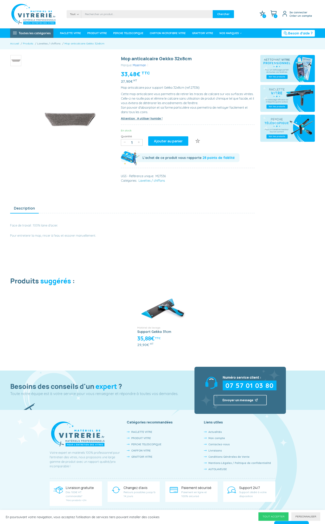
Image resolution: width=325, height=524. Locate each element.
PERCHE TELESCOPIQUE (128, 33)
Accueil (14, 43)
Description (24, 208)
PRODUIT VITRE (97, 33)
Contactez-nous (219, 444)
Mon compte (216, 438)
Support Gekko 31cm (154, 332)
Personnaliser (305, 516)
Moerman (139, 65)
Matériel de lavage (148, 327)
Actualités (215, 432)
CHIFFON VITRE (141, 450)
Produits (28, 43)
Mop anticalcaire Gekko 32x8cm (84, 43)
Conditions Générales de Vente (229, 456)
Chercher (223, 14)
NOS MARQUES (229, 33)
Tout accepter (273, 516)
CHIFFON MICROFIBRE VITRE (168, 33)
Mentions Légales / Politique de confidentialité (239, 463)
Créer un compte (300, 16)
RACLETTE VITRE (70, 33)
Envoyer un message (238, 400)
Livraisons (215, 450)
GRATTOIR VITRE (202, 33)
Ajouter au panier (168, 141)
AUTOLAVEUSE (217, 469)
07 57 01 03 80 (250, 385)
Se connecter (298, 12)
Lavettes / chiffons (152, 180)
